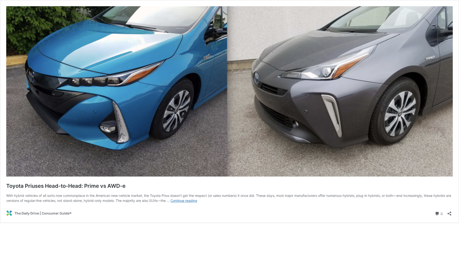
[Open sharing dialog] (449, 212)
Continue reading (183, 201)
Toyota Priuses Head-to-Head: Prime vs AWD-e (66, 186)
